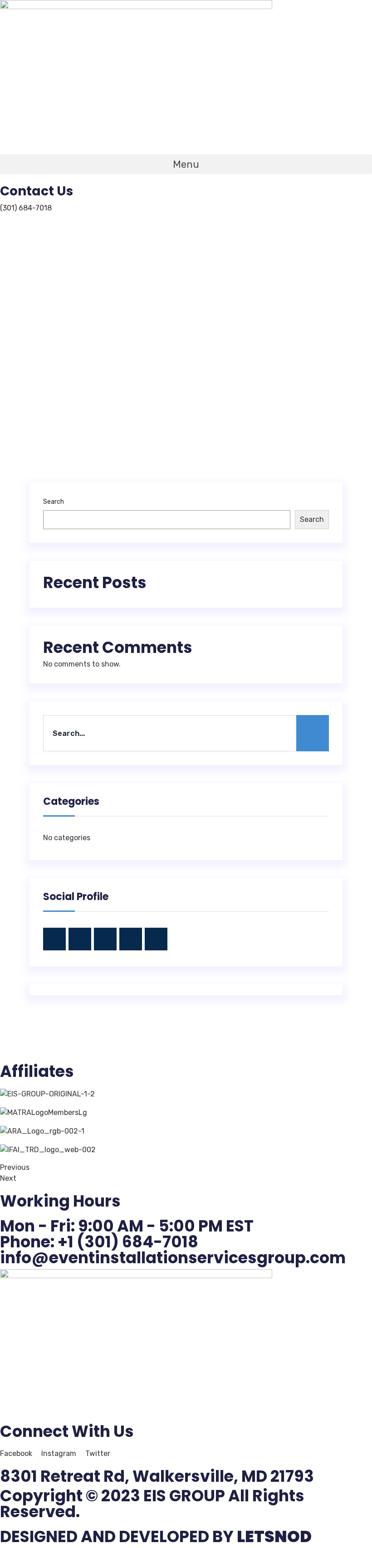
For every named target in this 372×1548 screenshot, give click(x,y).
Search (53, 502)
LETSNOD (274, 1536)
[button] (186, 164)
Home (104, 344)
